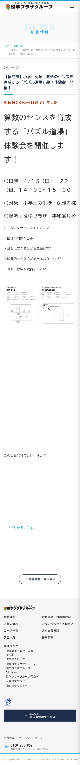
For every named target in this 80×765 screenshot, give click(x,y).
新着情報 (18, 46)
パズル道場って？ (20, 527)
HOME (6, 46)
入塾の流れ (11, 624)
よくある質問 (50, 630)
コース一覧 (11, 630)
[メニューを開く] (72, 6)
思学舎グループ (15, 659)
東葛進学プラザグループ (21, 664)
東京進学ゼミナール (18, 686)
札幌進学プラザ (15, 681)
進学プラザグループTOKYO (22, 676)
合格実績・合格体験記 (56, 617)
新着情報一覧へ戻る (42, 579)
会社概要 (9, 738)
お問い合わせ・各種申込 (58, 624)
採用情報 (47, 637)
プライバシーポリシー (31, 738)
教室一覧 (9, 637)
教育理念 (9, 617)
